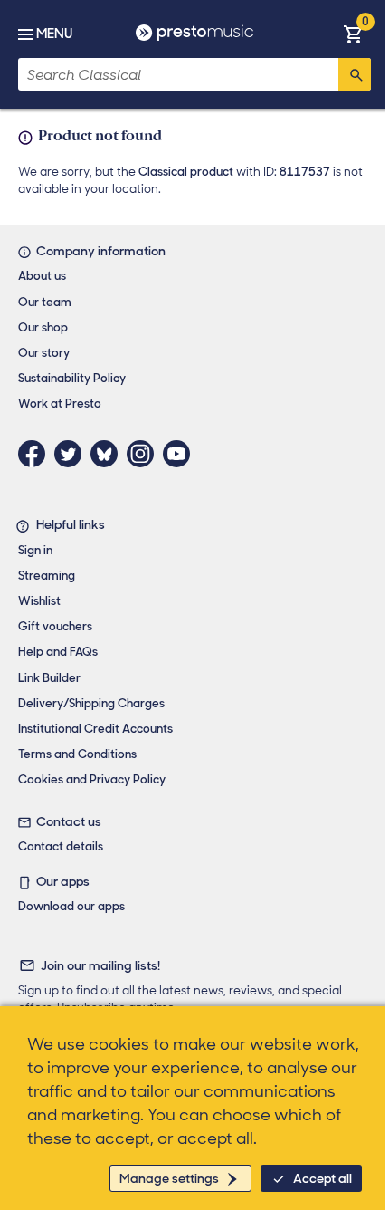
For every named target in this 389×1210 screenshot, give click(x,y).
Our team (44, 302)
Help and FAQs (58, 651)
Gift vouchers (55, 626)
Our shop (43, 327)
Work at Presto (59, 403)
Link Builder (49, 678)
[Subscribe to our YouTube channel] (181, 453)
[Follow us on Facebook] (36, 453)
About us (42, 275)
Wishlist (39, 601)
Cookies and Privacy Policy (92, 779)
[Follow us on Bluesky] (108, 453)
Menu (54, 33)
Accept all (322, 1178)
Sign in (35, 550)
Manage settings (169, 1178)
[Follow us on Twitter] (72, 453)
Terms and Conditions (77, 754)
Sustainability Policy (72, 378)
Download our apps (71, 906)
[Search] (354, 74)
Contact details (60, 846)
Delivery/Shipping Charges (91, 703)
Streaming (46, 575)
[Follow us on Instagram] (145, 453)
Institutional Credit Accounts (95, 728)
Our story (44, 352)
